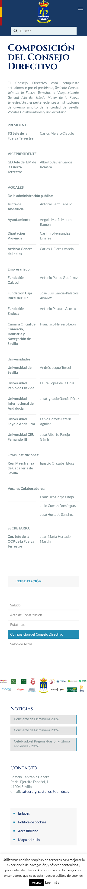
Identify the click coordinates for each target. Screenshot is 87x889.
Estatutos (17, 624)
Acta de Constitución (26, 615)
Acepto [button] (37, 882)
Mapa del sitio (29, 840)
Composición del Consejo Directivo (36, 634)
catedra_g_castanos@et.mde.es (45, 791)
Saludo (15, 605)
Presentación (28, 581)
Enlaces (24, 813)
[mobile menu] (81, 9)
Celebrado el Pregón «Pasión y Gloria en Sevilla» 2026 (42, 743)
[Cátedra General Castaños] (43, 11)
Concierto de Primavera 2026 (36, 719)
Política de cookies (32, 822)
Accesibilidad (28, 831)
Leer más (52, 882)
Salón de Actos (21, 644)
